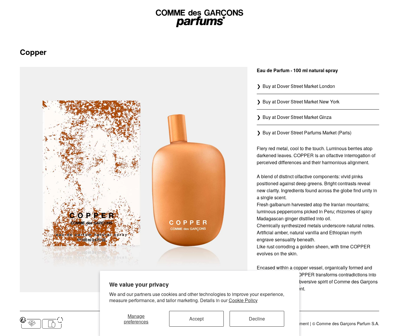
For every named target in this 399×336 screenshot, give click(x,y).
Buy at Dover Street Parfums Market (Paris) (307, 132)
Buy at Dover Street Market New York (301, 101)
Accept (196, 318)
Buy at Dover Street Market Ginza (297, 117)
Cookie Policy (243, 300)
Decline (257, 318)
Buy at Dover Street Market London (299, 86)
